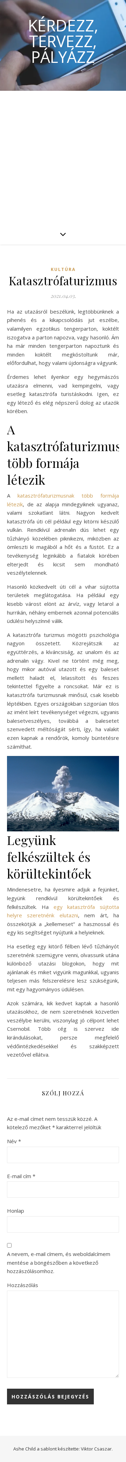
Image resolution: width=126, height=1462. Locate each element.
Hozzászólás (22, 1284)
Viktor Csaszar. (97, 1449)
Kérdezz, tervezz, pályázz (63, 41)
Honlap (15, 1210)
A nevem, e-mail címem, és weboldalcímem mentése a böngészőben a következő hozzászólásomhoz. (58, 1262)
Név (14, 1141)
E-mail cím (21, 1176)
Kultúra (63, 269)
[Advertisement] (63, 157)
